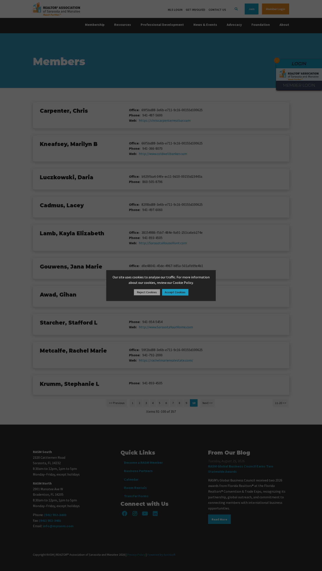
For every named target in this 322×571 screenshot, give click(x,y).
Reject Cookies (147, 292)
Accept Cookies (175, 292)
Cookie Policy (183, 283)
